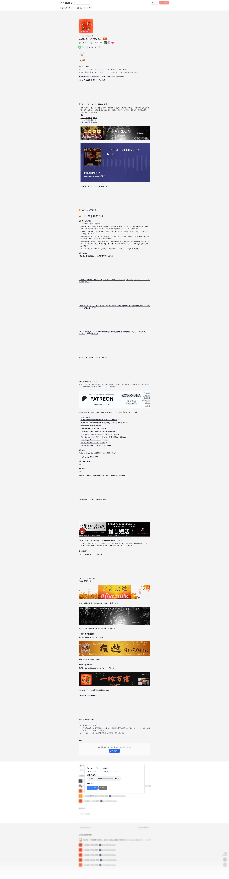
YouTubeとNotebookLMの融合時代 (90, 453)
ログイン (154, 3)
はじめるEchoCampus (67, 8)
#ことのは (124, 545)
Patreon (88, 282)
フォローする (98, 43)
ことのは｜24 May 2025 (91, 38)
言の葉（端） (84, 725)
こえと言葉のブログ (109, 453)
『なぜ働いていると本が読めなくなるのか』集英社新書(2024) (101, 437)
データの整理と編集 (87, 120)
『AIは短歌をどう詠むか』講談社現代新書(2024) (96, 434)
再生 (83, 47)
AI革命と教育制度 (86, 118)
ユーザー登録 (92, 788)
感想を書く (115, 751)
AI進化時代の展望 (86, 122)
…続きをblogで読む (132, 249)
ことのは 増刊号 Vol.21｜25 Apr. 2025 (93, 443)
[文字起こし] (93, 36)
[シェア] (91, 42)
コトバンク (83, 733)
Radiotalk (95, 334)
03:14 (96, 120)
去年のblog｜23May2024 (90, 457)
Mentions (85, 43)
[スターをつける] (80, 43)
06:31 (95, 122)
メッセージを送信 (95, 47)
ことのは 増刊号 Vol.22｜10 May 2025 (93, 446)
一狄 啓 (81, 60)
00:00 (95, 118)
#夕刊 (130, 545)
